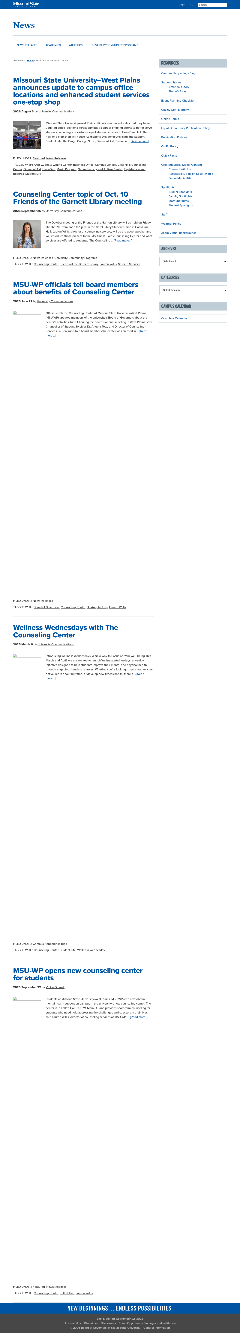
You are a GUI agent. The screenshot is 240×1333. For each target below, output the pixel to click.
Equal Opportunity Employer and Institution (147, 1323)
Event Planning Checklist (177, 101)
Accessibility (72, 1323)
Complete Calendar (174, 318)
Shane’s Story (178, 91)
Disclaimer (91, 1323)
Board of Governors (46, 607)
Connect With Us (180, 169)
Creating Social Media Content (181, 165)
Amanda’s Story (179, 87)
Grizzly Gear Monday (175, 110)
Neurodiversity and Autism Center (100, 169)
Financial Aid (32, 169)
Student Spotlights (181, 205)
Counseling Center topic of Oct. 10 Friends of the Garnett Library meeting (77, 198)
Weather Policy (171, 224)
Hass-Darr (48, 169)
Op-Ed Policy (169, 146)
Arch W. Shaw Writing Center (53, 165)
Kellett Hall (67, 1293)
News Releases (56, 158)
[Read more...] (140, 141)
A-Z (192, 4)
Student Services (129, 264)
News (24, 25)
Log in (181, 4)
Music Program (66, 169)
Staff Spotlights (179, 201)
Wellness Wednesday (91, 950)
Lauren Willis (108, 264)
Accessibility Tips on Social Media (191, 174)
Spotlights (167, 187)
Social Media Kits (180, 178)
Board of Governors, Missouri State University (110, 1328)
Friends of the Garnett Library (79, 264)
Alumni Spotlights (180, 192)
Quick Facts (169, 156)
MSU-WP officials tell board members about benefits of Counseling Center (75, 288)
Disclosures (108, 1323)
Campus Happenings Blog (50, 944)
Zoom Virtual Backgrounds (178, 233)
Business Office (83, 165)
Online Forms (170, 119)
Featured (39, 158)
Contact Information (156, 1328)
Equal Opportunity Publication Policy (185, 128)
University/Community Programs (75, 258)
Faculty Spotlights (180, 196)
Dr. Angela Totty (97, 607)
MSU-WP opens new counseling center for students (78, 974)
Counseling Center (46, 264)
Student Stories (171, 82)
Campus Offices (105, 165)
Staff (164, 214)
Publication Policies (174, 137)
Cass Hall (124, 165)
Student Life (33, 174)
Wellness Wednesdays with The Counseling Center (65, 631)
